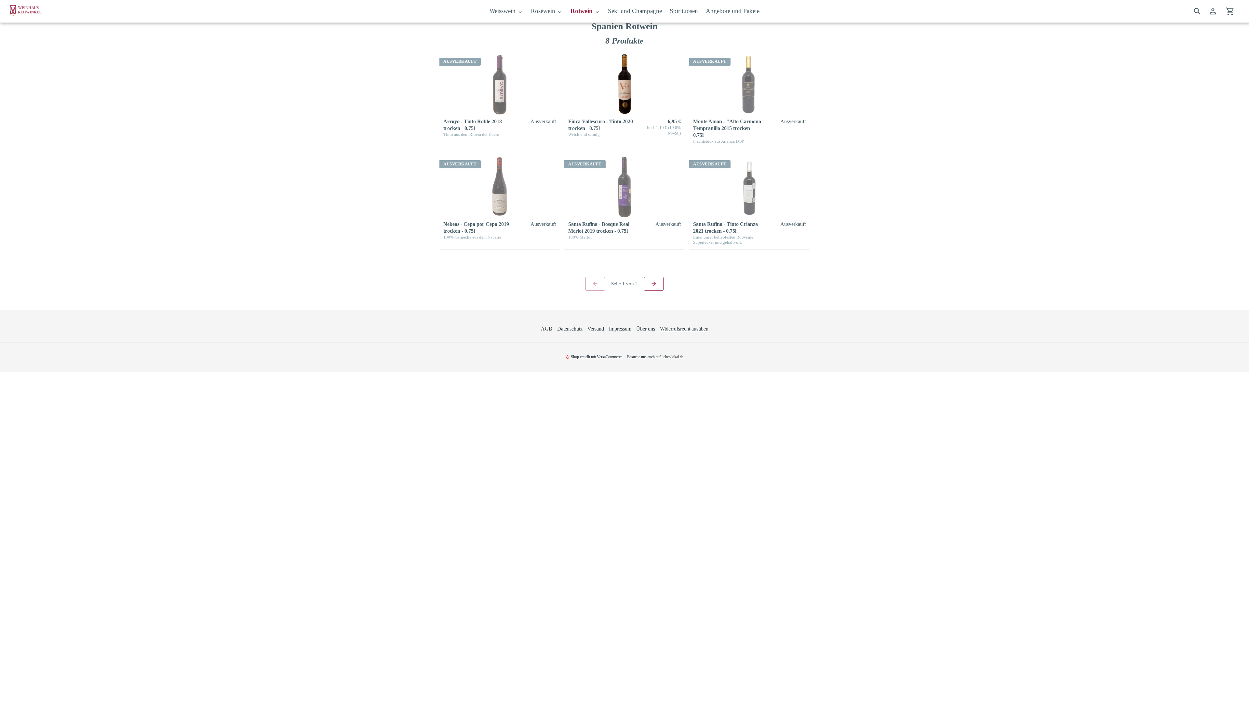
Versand (595, 329)
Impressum (620, 329)
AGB (546, 329)
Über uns (645, 329)
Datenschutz (570, 329)
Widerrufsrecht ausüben (684, 329)
